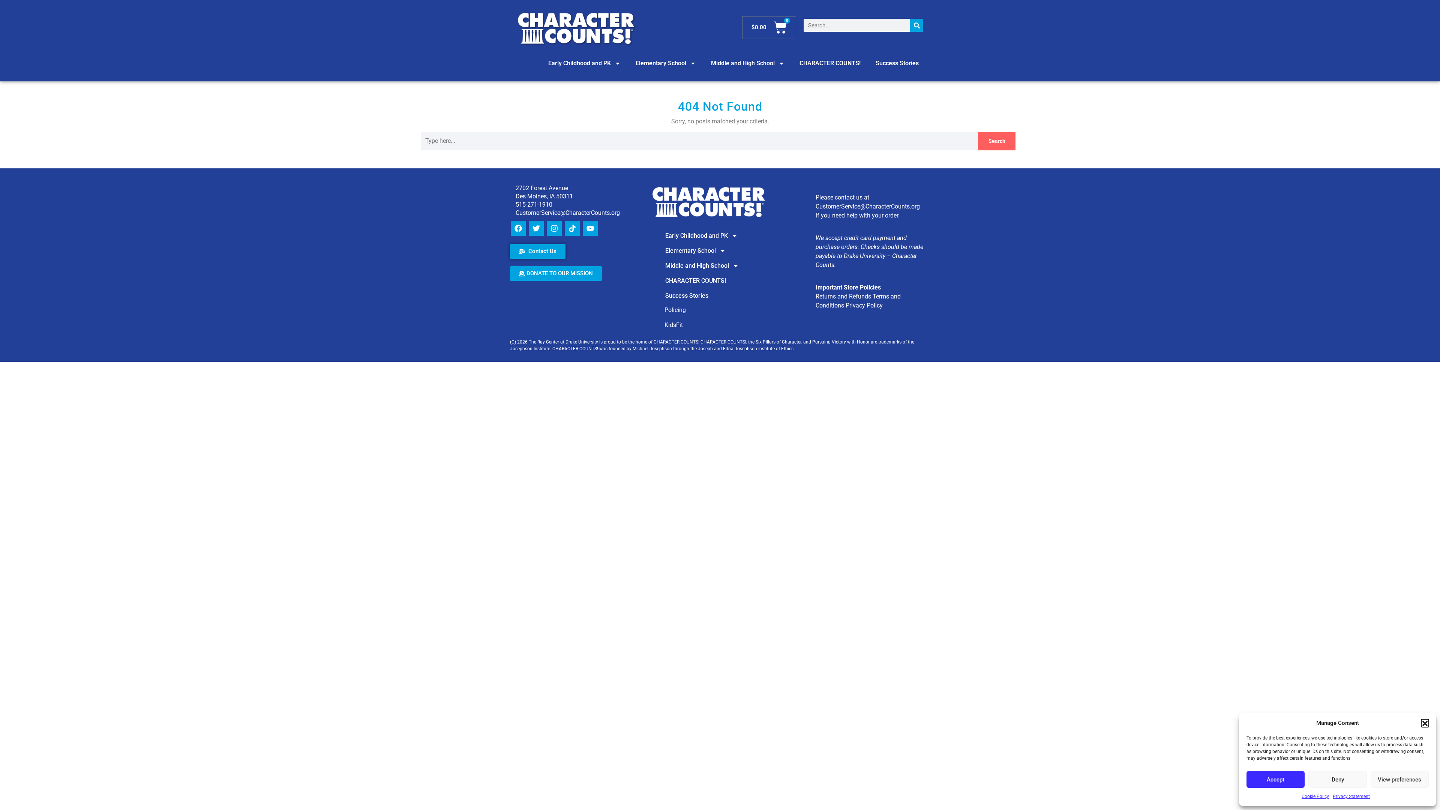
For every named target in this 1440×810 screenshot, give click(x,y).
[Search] (916, 25)
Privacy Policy (864, 305)
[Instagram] (554, 228)
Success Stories (897, 63)
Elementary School (661, 63)
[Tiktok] (572, 228)
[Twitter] (536, 228)
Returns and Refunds (843, 296)
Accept (1275, 779)
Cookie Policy (1315, 796)
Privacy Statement (1351, 796)
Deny (1338, 779)
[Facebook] (518, 228)
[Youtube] (590, 228)
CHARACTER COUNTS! (830, 63)
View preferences (1399, 779)
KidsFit (673, 324)
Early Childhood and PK (579, 63)
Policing (675, 310)
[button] (1425, 723)
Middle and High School (743, 63)
